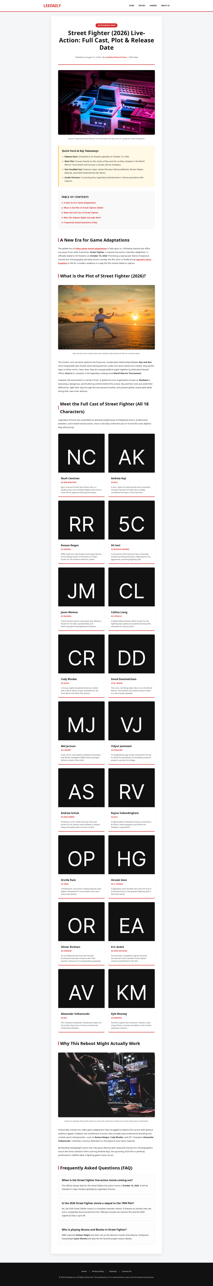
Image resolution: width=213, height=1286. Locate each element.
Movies (142, 5)
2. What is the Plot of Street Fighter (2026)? (82, 207)
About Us (165, 5)
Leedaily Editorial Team (116, 57)
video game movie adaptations (91, 248)
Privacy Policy (98, 1271)
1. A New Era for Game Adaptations (78, 202)
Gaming (153, 5)
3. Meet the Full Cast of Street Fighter (79, 212)
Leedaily (52, 5)
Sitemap (113, 1271)
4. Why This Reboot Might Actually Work (81, 217)
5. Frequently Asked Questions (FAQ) (79, 222)
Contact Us (126, 1271)
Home (131, 5)
